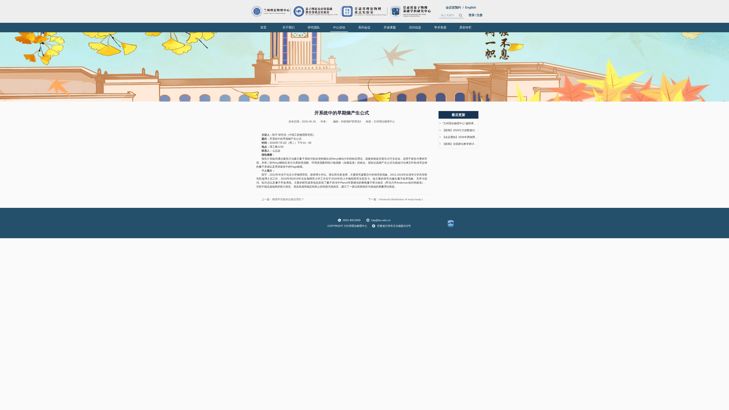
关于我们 (288, 27)
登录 (472, 15)
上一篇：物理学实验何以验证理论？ (283, 199)
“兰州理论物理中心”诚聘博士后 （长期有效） (460, 123)
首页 (263, 27)
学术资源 (440, 27)
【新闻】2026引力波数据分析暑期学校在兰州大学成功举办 (460, 130)
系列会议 (364, 27)
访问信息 (415, 27)
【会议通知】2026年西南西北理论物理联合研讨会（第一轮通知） (460, 137)
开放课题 (390, 27)
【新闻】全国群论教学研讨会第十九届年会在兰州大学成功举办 (460, 143)
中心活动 (339, 27)
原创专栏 (465, 27)
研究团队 (314, 27)
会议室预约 (453, 7)
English (470, 7)
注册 (480, 15)
